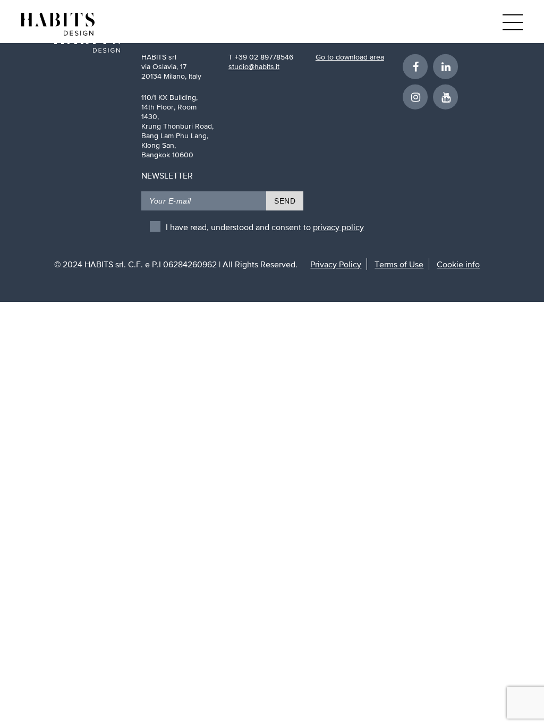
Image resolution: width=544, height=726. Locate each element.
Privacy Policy (335, 264)
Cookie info (458, 264)
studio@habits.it (253, 66)
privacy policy (338, 227)
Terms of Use (399, 264)
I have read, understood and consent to (265, 227)
